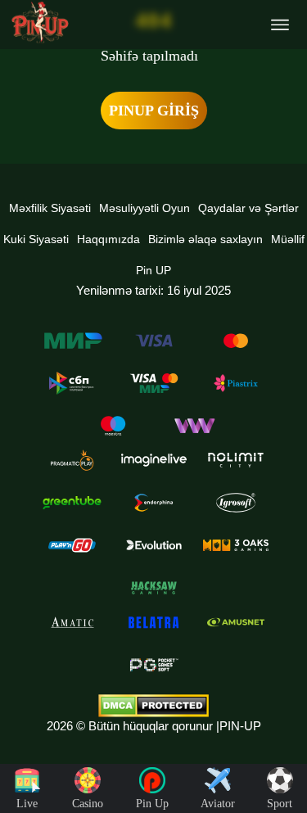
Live (27, 803)
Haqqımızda (108, 239)
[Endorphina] (154, 503)
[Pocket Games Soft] (154, 665)
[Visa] (154, 340)
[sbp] (72, 383)
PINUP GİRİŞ (154, 110)
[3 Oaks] (236, 545)
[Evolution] (154, 545)
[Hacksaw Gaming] (154, 588)
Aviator (218, 803)
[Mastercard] (236, 340)
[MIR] (72, 340)
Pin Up (152, 803)
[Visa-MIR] (154, 383)
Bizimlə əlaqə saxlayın (205, 239)
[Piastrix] (236, 383)
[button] (278, 751)
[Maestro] (113, 426)
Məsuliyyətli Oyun (144, 208)
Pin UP (153, 270)
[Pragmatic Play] (72, 460)
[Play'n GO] (72, 545)
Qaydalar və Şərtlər (248, 208)
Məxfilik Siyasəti (50, 208)
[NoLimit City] (236, 460)
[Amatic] (72, 622)
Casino (87, 803)
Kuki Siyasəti (36, 239)
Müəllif (288, 239)
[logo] (40, 22)
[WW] (195, 426)
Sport (279, 803)
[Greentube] (72, 503)
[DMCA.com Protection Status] (153, 705)
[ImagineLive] (154, 460)
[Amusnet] (236, 622)
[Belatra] (154, 622)
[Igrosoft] (236, 503)
